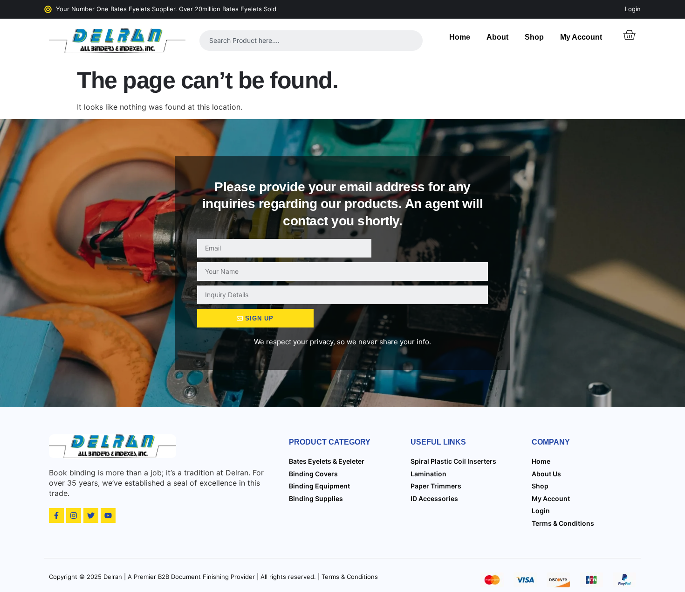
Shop (534, 37)
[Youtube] (108, 515)
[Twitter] (90, 515)
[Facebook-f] (56, 515)
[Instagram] (73, 515)
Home (459, 37)
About (497, 37)
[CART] (629, 35)
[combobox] (311, 40)
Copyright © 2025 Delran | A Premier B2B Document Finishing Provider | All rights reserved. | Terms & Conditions (213, 576)
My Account (581, 37)
